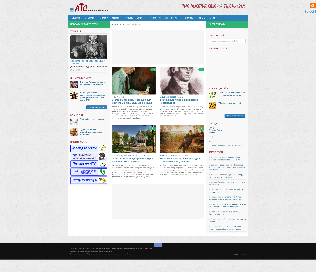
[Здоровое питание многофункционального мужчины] (74, 132)
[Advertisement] (158, 47)
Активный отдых (119, 156)
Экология (103, 18)
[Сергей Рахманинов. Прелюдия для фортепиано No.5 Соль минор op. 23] (134, 80)
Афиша (201, 18)
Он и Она (163, 18)
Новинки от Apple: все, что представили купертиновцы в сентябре (227, 167)
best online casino (218, 165)
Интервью (189, 18)
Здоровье (116, 18)
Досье (139, 18)
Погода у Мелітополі (235, 145)
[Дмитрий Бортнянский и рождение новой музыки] (182, 80)
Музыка (115, 97)
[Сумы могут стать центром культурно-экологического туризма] (134, 139)
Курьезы (129, 18)
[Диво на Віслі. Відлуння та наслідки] (88, 47)
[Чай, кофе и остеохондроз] (74, 122)
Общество (89, 18)
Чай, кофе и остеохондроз (92, 119)
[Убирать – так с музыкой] (212, 106)
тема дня (74, 64)
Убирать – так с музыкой (229, 103)
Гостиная (152, 18)
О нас (212, 18)
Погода (212, 128)
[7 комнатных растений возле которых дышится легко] (212, 95)
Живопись (164, 156)
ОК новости (172, 97)
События (75, 18)
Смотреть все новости (96, 107)
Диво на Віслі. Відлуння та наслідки (88, 66)
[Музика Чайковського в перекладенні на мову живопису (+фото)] (182, 139)
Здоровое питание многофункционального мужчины (91, 131)
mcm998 (214, 175)
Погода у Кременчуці (217, 145)
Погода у (215, 130)
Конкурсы (175, 18)
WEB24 (243, 255)
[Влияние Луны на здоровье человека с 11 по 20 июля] (74, 85)
